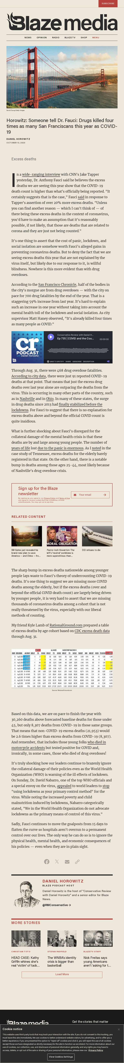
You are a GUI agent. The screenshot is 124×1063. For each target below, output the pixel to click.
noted (96, 448)
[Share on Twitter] (57, 861)
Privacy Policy (49, 498)
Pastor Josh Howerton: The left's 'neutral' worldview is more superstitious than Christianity (60, 553)
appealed (64, 786)
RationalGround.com (66, 625)
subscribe (108, 4)
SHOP (84, 38)
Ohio (50, 399)
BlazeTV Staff (92, 952)
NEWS (28, 38)
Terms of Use (64, 498)
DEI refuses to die (91, 550)
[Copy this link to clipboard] (77, 861)
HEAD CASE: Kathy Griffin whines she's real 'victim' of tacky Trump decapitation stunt (25, 962)
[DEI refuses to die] (97, 535)
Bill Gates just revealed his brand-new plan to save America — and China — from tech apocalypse (26, 553)
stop (106, 786)
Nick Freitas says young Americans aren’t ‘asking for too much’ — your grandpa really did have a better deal (97, 962)
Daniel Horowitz (18, 139)
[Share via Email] (67, 861)
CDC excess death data (92, 631)
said (81, 197)
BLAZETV (70, 38)
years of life (20, 448)
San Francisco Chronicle (57, 285)
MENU (95, 38)
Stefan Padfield (57, 952)
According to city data (28, 376)
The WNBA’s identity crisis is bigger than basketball (61, 961)
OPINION (42, 38)
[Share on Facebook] (46, 861)
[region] (62, 1043)
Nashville (27, 399)
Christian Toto (21, 952)
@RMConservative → (56, 905)
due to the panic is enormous (60, 448)
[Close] (118, 1029)
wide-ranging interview (41, 174)
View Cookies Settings (61, 1057)
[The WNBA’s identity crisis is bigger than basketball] (62, 938)
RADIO (56, 38)
